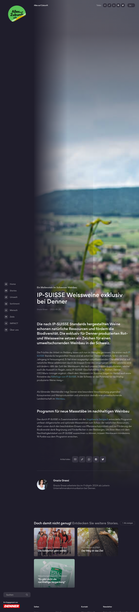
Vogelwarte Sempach (97, 419)
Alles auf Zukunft (41, 5)
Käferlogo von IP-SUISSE (63, 376)
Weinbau (60, 398)
